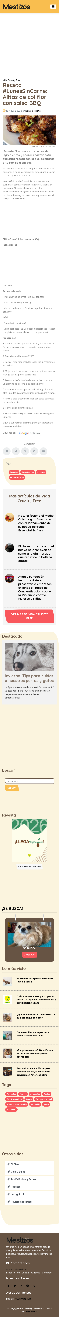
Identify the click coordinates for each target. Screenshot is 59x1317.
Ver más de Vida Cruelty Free (29, 616)
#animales (11, 1094)
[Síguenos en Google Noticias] (28, 432)
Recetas (15, 1186)
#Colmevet (11, 1109)
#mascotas (35, 1094)
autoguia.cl (17, 1194)
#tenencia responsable (17, 1104)
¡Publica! (29, 954)
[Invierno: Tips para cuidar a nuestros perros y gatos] (29, 656)
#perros (23, 1094)
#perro (29, 1099)
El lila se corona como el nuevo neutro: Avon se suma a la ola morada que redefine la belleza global (36, 553)
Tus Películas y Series (23, 1179)
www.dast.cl (31, 1311)
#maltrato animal (14, 1099)
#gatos (47, 1094)
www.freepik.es (23, 1298)
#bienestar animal (44, 1099)
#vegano (41, 472)
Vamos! (12, 788)
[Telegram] (27, 1286)
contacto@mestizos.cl (17, 1269)
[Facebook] (8, 1286)
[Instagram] (21, 1286)
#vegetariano (28, 472)
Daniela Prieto (33, 110)
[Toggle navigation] (53, 7)
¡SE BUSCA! (12, 908)
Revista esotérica (21, 1201)
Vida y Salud (17, 1171)
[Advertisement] (29, 45)
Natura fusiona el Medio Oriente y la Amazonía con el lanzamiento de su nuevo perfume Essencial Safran (36, 523)
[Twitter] (14, 1286)
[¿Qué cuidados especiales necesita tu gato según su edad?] (7, 1017)
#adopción (35, 1104)
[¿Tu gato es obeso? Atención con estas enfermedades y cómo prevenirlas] (7, 1053)
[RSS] (33, 1286)
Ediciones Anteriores (29, 866)
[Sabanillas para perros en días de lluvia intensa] (7, 981)
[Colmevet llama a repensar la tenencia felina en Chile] (7, 1035)
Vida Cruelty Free (11, 80)
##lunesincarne (17, 477)
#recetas (14, 472)
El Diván (15, 1164)
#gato (46, 1104)
